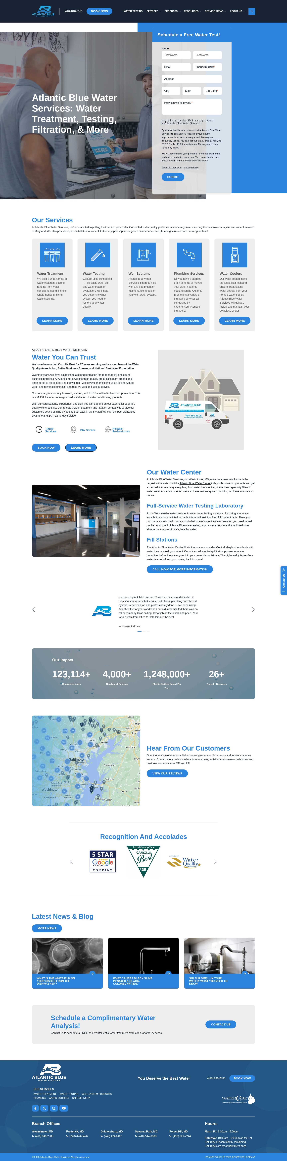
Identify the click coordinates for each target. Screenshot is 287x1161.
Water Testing (69, 1094)
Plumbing (40, 1098)
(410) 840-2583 (73, 11)
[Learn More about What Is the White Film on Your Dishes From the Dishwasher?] (92, 974)
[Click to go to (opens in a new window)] (103, 864)
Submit (173, 177)
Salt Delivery (81, 1098)
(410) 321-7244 (182, 1136)
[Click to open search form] (251, 11)
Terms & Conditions (172, 167)
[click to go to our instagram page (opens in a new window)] (54, 1108)
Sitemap (250, 1157)
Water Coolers (59, 1098)
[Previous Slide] (34, 609)
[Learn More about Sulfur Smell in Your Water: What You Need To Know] (244, 974)
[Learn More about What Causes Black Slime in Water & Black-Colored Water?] (168, 974)
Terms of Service (234, 1157)
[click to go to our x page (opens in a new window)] (44, 1108)
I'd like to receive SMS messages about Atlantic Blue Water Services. (190, 122)
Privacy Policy (191, 167)
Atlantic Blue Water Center (195, 483)
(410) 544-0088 (147, 1136)
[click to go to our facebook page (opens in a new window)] (35, 1108)
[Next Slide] (253, 609)
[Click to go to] (143, 864)
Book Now (99, 11)
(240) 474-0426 (79, 1136)
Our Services (44, 1089)
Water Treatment (45, 1094)
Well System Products (97, 1094)
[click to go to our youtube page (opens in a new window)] (63, 1108)
